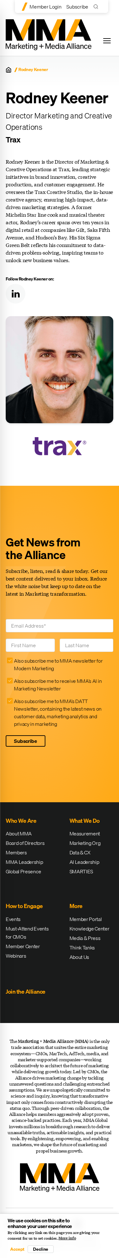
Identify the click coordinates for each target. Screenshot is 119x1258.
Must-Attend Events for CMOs (27, 932)
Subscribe (77, 7)
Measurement (84, 833)
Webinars (16, 956)
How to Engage (24, 906)
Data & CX (79, 852)
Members (16, 852)
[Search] (97, 6)
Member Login (45, 7)
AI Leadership (84, 862)
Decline (40, 1249)
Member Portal (85, 919)
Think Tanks (82, 947)
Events (13, 919)
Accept (17, 1249)
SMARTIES (81, 871)
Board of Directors (25, 843)
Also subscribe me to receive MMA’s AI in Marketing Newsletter (58, 685)
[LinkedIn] (15, 294)
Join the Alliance (25, 991)
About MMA (19, 833)
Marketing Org (85, 843)
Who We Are (21, 820)
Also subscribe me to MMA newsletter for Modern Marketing (58, 664)
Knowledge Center (89, 928)
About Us (79, 957)
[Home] (8, 70)
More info (67, 1238)
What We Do (84, 820)
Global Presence (23, 871)
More (76, 906)
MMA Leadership (24, 862)
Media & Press (85, 938)
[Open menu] (107, 40)
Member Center (23, 946)
